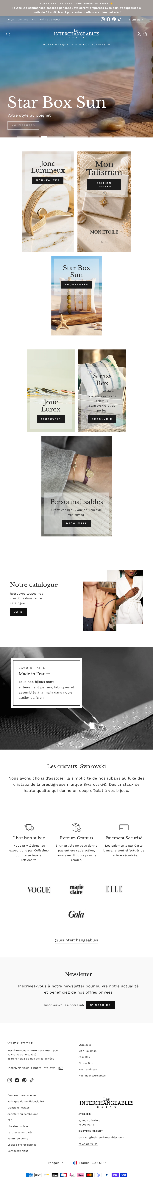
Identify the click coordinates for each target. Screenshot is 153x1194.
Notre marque (56, 44)
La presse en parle (19, 1132)
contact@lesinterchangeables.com (101, 1137)
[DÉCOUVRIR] (51, 390)
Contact (23, 19)
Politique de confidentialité (25, 1101)
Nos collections (91, 44)
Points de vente (50, 19)
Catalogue (85, 1044)
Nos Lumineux (88, 1069)
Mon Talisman (88, 1050)
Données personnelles (21, 1095)
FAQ (10, 1120)
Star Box (84, 1056)
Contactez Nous (17, 1150)
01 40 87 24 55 (88, 1144)
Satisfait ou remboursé (22, 1113)
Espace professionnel (21, 1144)
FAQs (10, 19)
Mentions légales (18, 1107)
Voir (18, 612)
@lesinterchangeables (76, 940)
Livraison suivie (17, 1126)
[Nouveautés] (48, 201)
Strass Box (86, 1063)
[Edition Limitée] (104, 201)
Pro (34, 19)
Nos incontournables (92, 1075)
